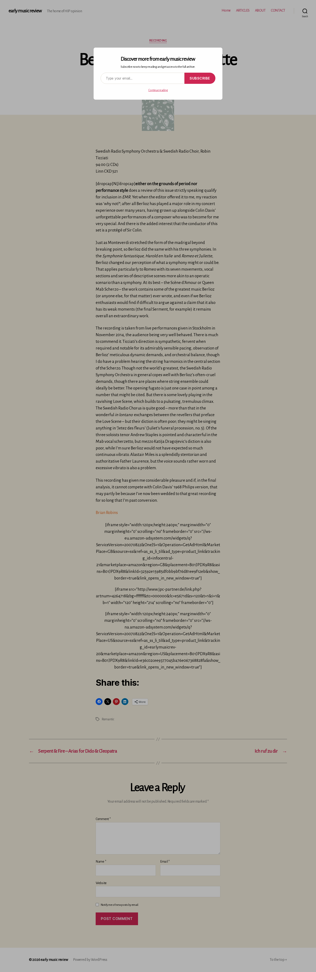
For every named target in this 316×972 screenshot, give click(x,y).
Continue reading (158, 90)
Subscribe (200, 78)
